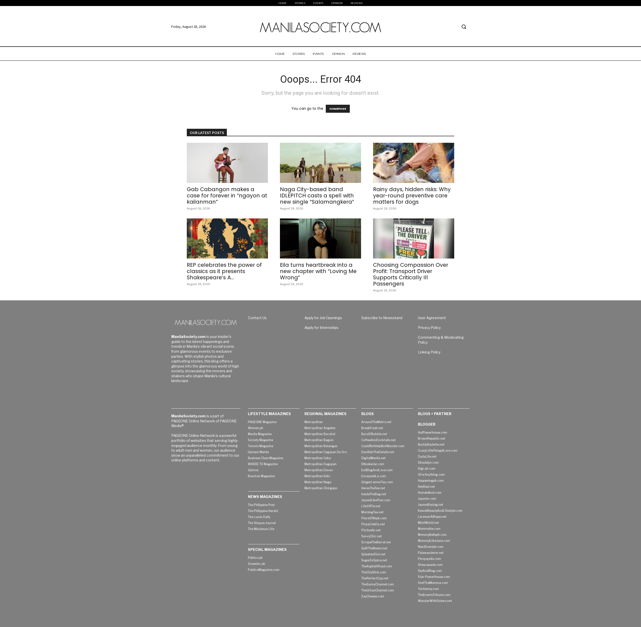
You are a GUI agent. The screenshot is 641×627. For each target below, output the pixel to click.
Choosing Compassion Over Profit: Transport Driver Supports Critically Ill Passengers (410, 274)
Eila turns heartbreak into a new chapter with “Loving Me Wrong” (318, 271)
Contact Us (257, 318)
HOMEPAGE (338, 109)
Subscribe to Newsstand (381, 318)
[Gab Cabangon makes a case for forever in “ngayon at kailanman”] (227, 163)
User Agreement (432, 318)
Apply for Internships (321, 327)
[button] (464, 27)
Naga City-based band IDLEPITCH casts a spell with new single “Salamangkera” (317, 195)
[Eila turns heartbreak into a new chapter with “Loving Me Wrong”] (320, 238)
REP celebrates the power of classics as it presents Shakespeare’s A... (224, 271)
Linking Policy (429, 352)
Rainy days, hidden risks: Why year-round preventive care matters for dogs (412, 195)
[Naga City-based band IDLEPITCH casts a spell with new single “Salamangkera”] (320, 163)
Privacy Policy (429, 327)
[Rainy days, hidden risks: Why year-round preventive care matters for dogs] (413, 163)
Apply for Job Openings (323, 318)
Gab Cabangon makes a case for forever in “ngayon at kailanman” (227, 195)
